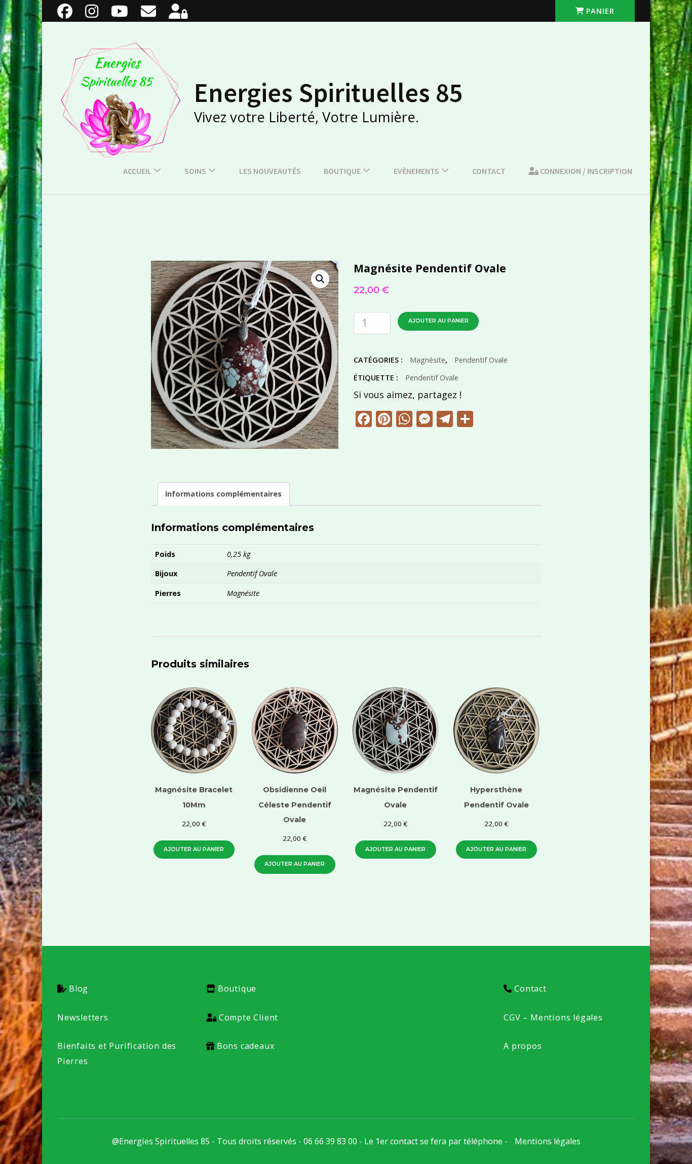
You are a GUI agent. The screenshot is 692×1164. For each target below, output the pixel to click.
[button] (320, 279)
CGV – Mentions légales (553, 1017)
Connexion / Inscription (585, 171)
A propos (523, 1045)
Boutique (342, 171)
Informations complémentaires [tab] (223, 494)
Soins (195, 171)
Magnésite (427, 360)
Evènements (416, 171)
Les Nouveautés (270, 171)
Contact (489, 171)
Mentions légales (548, 1141)
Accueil (137, 171)
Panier (600, 11)
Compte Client (248, 1017)
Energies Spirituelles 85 (328, 92)
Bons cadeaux (246, 1045)
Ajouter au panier (438, 321)
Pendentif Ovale (481, 360)
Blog (78, 988)
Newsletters (82, 1017)
